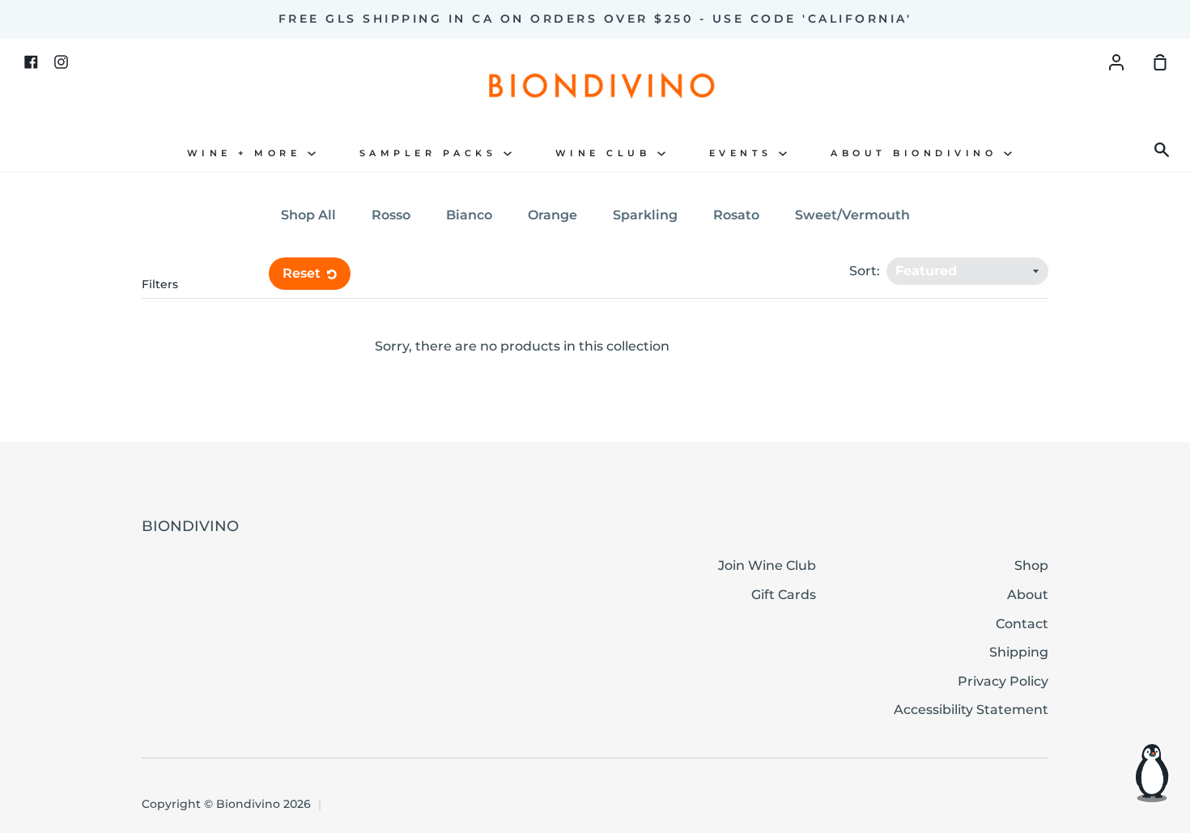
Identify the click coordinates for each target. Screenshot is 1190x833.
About (1027, 594)
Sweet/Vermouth (852, 215)
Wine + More (247, 153)
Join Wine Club (767, 565)
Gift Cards (783, 594)
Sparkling (645, 215)
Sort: (866, 270)
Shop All (308, 215)
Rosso (391, 215)
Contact (1022, 623)
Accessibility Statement (971, 709)
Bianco (469, 215)
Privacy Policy (1003, 681)
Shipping (1018, 652)
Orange (552, 215)
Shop (1031, 565)
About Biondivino (917, 153)
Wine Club (606, 153)
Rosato (736, 215)
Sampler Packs (431, 153)
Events (744, 153)
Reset (303, 273)
